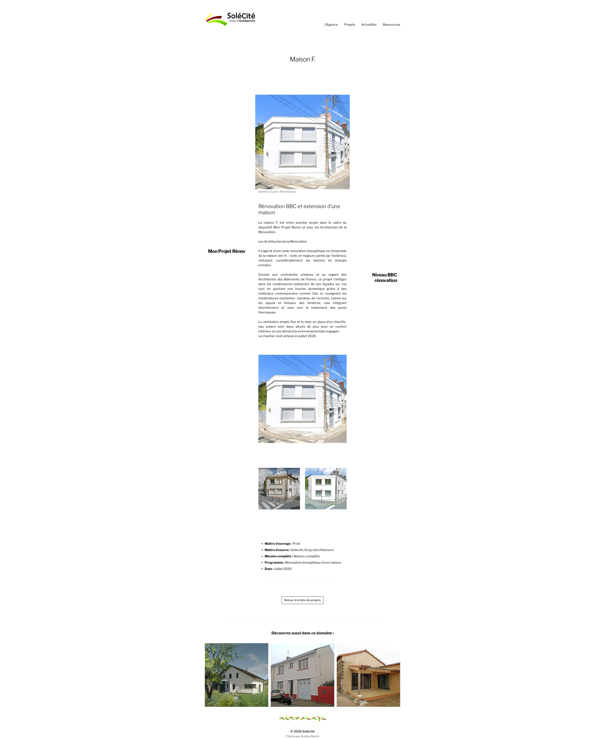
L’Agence (331, 24)
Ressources (391, 24)
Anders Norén (310, 736)
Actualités (369, 24)
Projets (349, 24)
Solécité (308, 731)
